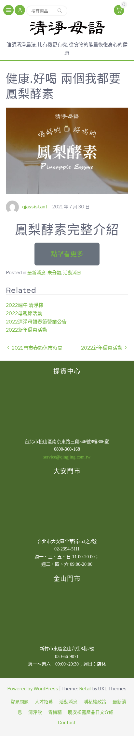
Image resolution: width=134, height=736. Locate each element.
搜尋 (60, 11)
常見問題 (19, 701)
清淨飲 (35, 712)
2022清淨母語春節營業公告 (36, 322)
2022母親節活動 (24, 313)
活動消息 (72, 272)
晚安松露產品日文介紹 (91, 712)
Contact (67, 722)
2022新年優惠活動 (26, 330)
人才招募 (44, 701)
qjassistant (34, 206)
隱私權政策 (95, 701)
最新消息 (36, 272)
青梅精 (55, 712)
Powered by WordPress (32, 688)
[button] (20, 11)
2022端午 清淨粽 (24, 305)
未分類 (54, 272)
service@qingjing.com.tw (66, 457)
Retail (85, 688)
